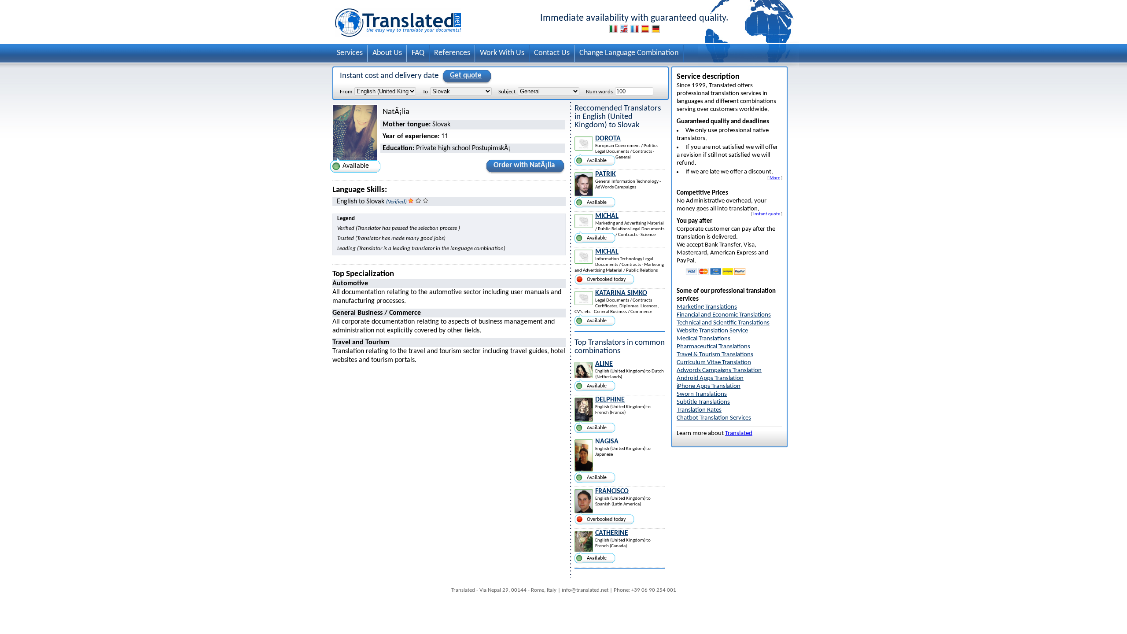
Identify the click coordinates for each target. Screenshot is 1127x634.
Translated (738, 433)
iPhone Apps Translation (708, 386)
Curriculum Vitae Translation (714, 362)
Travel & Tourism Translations (715, 354)
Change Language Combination (628, 53)
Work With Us (502, 53)
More (775, 178)
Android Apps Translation (710, 378)
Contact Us (552, 53)
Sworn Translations (702, 394)
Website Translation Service (712, 331)
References (452, 53)
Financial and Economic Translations (724, 315)
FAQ (418, 53)
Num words (599, 92)
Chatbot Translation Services (714, 418)
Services (350, 53)
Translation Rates (699, 410)
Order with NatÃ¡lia (524, 165)
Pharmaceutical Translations (713, 346)
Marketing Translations (707, 307)
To (425, 92)
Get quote (466, 75)
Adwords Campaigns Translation (719, 370)
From (346, 92)
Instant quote (766, 214)
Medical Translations (703, 338)
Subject (507, 92)
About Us (387, 53)
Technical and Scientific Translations (723, 323)
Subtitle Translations (703, 402)
